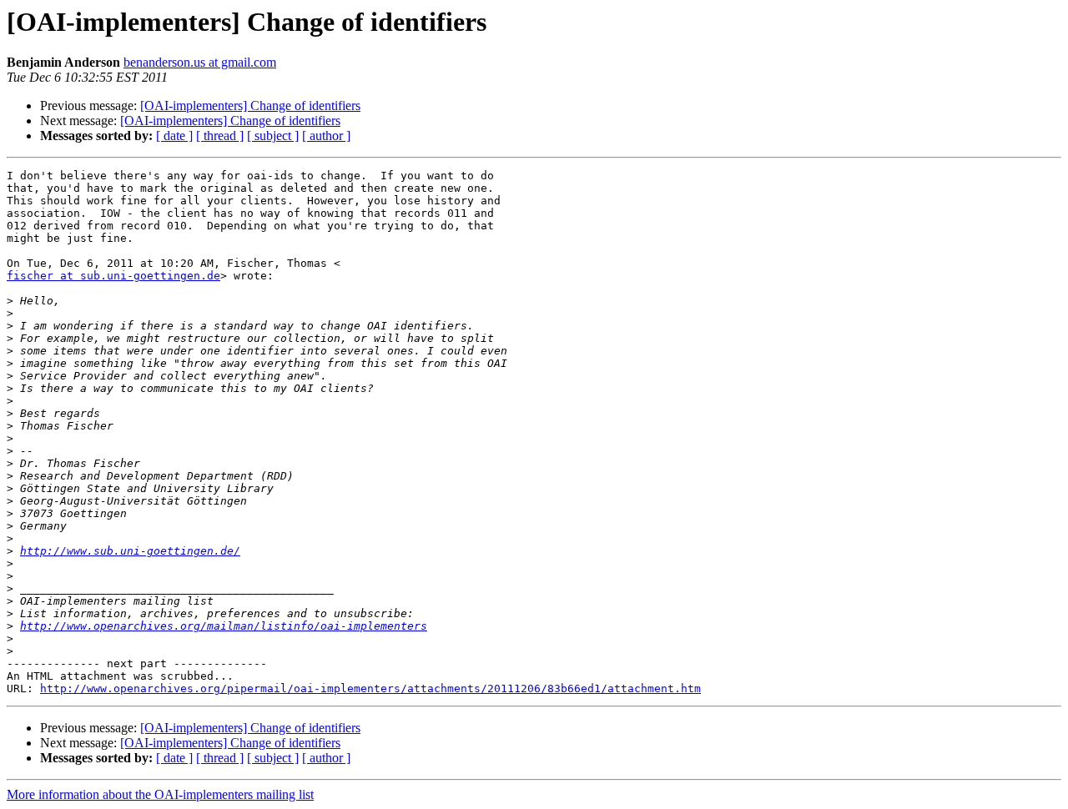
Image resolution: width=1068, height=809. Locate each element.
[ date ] (174, 135)
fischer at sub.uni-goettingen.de (113, 275)
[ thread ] (220, 135)
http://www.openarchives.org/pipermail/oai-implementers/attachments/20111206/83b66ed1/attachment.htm (370, 688)
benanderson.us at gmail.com (199, 62)
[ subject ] (273, 135)
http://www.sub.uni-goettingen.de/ (130, 551)
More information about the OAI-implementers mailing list (160, 794)
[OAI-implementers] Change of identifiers (250, 105)
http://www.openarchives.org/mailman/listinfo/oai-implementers (223, 626)
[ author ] (326, 135)
